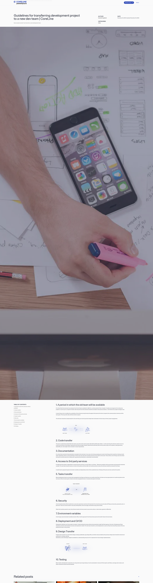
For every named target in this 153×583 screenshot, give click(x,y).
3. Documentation (17, 412)
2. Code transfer (17, 410)
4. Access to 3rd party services (20, 414)
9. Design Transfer (18, 424)
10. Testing (16, 426)
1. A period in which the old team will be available (22, 407)
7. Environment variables (19, 420)
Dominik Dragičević (102, 18)
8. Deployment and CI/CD (19, 422)
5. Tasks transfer (17, 416)
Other (99, 23)
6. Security (16, 418)
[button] (137, 3)
